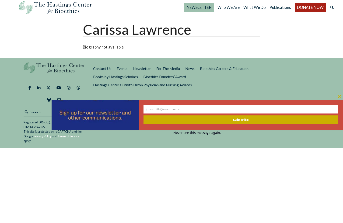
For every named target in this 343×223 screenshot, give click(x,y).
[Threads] (78, 88)
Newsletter (142, 68)
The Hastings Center (54, 71)
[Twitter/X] (48, 88)
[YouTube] (58, 88)
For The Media (168, 68)
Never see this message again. (197, 132)
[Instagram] (69, 88)
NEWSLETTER (199, 7)
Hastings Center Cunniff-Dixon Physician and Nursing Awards (142, 85)
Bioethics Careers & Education (224, 68)
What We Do (254, 7)
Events (122, 68)
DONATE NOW (310, 7)
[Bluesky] (49, 100)
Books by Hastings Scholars (115, 76)
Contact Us (102, 68)
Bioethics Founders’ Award (164, 76)
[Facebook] (29, 88)
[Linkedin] (39, 88)
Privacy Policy (43, 136)
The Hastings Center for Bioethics (55, 7)
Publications (280, 7)
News (190, 68)
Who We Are (228, 7)
